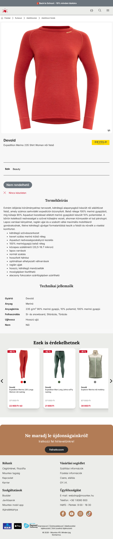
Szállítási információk (71, 468)
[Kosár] (91, 10)
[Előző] (2, 380)
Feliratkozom (56, 449)
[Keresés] (99, 10)
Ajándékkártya (10, 509)
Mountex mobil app (13, 504)
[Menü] (108, 10)
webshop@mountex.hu (81, 495)
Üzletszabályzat (56, 526)
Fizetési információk (71, 473)
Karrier (6, 482)
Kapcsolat (7, 477)
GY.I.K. (64, 482)
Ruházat (18, 18)
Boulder (6, 495)
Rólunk (7, 463)
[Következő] (111, 380)
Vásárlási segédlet (72, 463)
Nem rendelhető (17, 185)
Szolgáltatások (12, 490)
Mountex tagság (11, 473)
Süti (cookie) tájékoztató (62, 528)
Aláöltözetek (31, 18)
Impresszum (43, 526)
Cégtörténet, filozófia (14, 468)
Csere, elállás (67, 477)
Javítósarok (8, 500)
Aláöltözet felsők (48, 18)
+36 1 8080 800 (78, 500)
